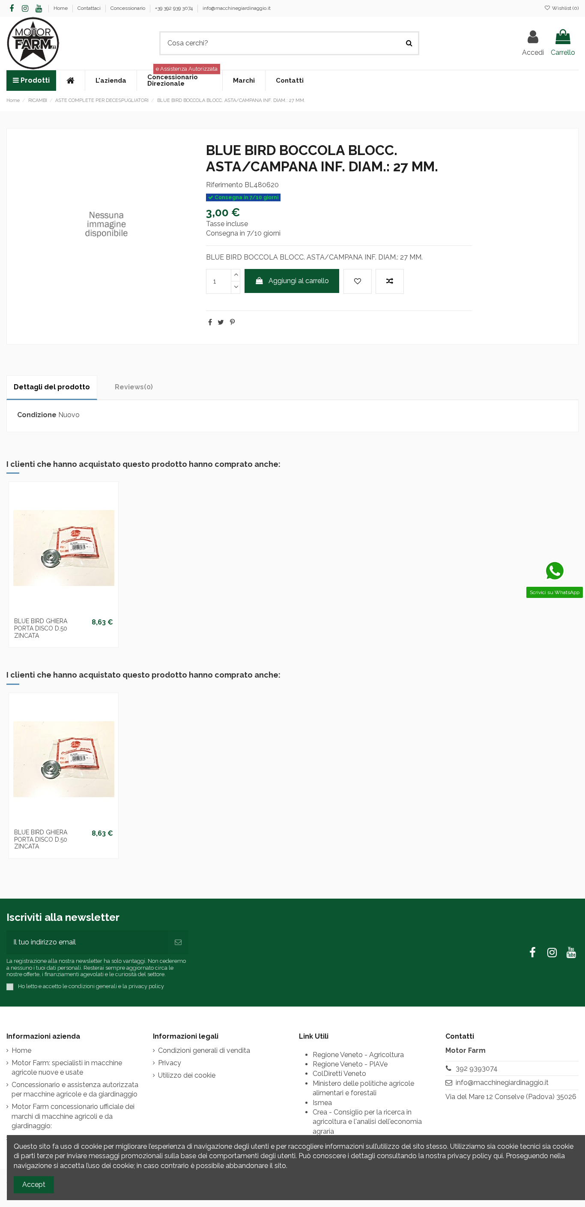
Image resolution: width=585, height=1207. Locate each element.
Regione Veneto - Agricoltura (358, 1055)
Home (61, 8)
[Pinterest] (232, 322)
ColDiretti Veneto (339, 1074)
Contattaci (90, 8)
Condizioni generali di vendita (204, 1050)
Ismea (322, 1103)
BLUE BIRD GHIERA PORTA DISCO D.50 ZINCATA (40, 628)
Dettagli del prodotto (52, 387)
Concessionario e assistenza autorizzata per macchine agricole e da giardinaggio (75, 1089)
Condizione (37, 415)
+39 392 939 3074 (174, 8)
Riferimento (224, 185)
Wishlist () (565, 8)
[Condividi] (210, 322)
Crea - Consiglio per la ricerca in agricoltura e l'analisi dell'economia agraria (367, 1121)
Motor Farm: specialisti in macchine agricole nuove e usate (67, 1067)
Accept (33, 1184)
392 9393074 (477, 1068)
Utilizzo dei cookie (186, 1075)
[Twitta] (221, 322)
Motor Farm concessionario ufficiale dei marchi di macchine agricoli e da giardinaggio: (73, 1116)
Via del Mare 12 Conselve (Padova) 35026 (510, 1097)
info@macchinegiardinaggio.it (237, 8)
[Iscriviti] (178, 942)
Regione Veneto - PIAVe (350, 1064)
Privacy (169, 1063)
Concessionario (128, 8)
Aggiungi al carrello (299, 281)
